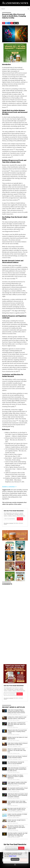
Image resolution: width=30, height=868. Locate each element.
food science (5, 493)
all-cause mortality (16, 489)
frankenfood (13, 493)
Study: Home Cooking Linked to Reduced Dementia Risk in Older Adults (17, 744)
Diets (25, 491)
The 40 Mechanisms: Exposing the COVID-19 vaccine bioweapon (16, 762)
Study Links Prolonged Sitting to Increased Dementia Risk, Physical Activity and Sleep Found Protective (16, 711)
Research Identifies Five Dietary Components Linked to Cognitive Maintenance (15, 777)
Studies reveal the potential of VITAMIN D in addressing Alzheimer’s (17, 815)
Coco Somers (12, 20)
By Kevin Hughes (16, 817)
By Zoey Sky (15, 830)
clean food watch (18, 491)
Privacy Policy (12, 856)
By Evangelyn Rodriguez (17, 811)
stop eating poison (13, 497)
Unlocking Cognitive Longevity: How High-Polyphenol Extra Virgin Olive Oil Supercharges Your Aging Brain (18, 835)
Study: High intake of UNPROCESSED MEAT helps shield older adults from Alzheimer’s (17, 724)
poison (19, 495)
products (24, 495)
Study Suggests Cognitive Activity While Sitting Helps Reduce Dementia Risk (17, 783)
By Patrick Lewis (16, 753)
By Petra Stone (16, 785)
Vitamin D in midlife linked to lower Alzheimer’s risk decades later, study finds (17, 750)
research (4, 497)
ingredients (5, 495)
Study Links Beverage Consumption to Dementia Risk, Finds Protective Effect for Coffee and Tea (17, 769)
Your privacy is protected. (8, 523)
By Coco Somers (16, 720)
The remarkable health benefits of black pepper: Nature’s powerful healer (18, 789)
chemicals (10, 491)
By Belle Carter (16, 765)
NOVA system (13, 495)
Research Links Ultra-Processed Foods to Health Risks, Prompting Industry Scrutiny (17, 732)
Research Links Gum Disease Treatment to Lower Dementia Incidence (17, 757)
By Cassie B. (15, 805)
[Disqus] (15, 605)
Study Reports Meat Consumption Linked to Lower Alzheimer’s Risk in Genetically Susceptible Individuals (18, 795)
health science (22, 493)
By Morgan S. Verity (16, 714)
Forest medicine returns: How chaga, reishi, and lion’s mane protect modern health (17, 803)
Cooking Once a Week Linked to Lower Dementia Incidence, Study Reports (17, 717)
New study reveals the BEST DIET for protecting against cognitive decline (17, 809)
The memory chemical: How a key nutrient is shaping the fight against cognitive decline (16, 827)
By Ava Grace (15, 727)
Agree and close (15, 859)
